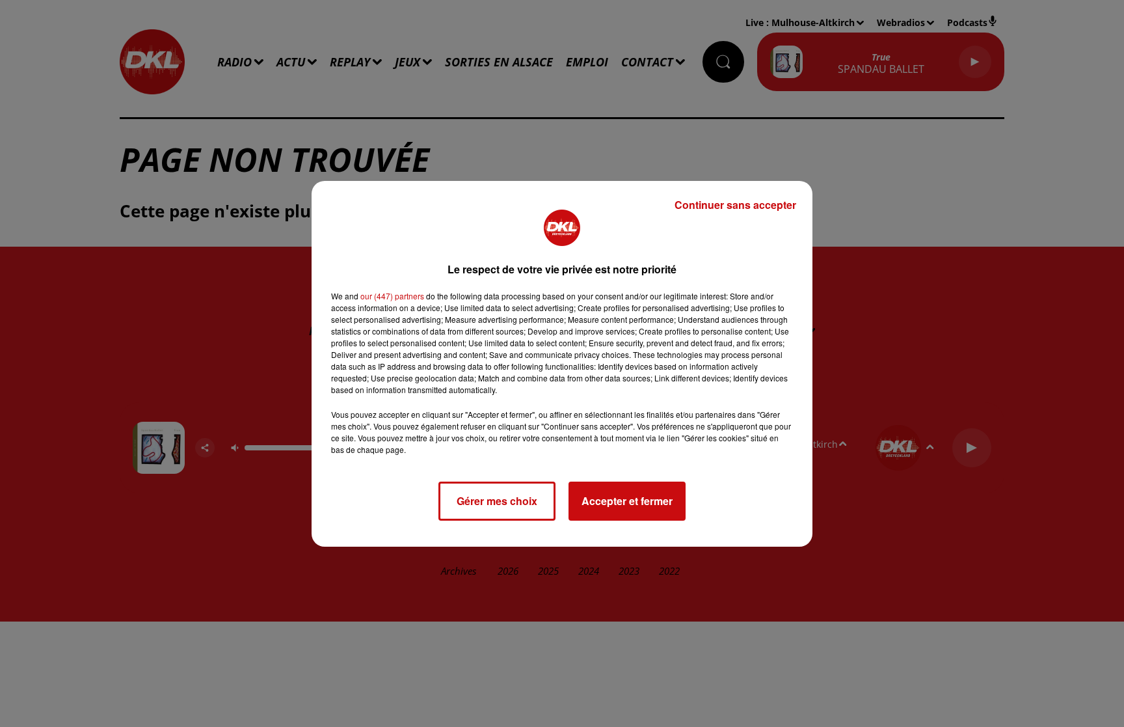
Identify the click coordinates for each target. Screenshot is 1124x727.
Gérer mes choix (497, 500)
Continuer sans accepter (735, 204)
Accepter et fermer (627, 500)
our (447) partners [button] (392, 295)
